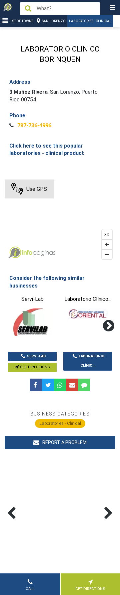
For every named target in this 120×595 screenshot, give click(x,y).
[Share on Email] (72, 385)
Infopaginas (14, 252)
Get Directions (34, 367)
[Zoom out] (107, 254)
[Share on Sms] (84, 385)
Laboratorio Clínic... (91, 361)
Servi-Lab (36, 356)
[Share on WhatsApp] (60, 385)
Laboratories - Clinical (90, 21)
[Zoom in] (107, 244)
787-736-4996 (33, 125)
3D (107, 234)
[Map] (60, 221)
